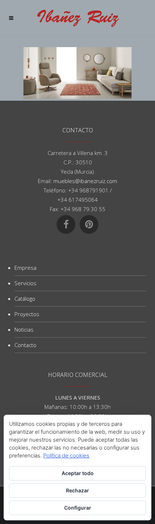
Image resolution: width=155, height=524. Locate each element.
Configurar (77, 508)
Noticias (24, 329)
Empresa (25, 267)
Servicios (25, 283)
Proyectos (26, 314)
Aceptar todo (78, 473)
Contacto (25, 344)
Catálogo (24, 298)
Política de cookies (66, 455)
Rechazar (77, 490)
